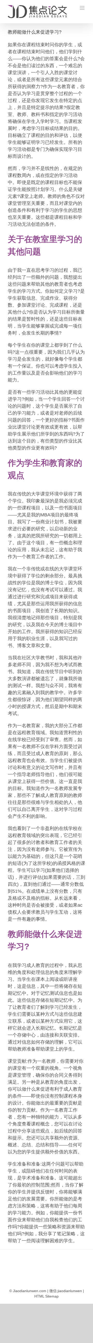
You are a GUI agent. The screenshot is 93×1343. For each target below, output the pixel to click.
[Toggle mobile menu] (82, 8)
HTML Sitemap (46, 1296)
